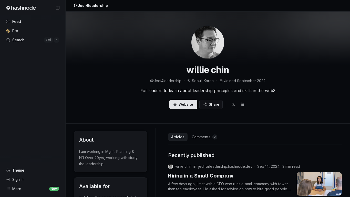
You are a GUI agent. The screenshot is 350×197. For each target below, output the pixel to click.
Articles (177, 137)
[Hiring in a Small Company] (319, 184)
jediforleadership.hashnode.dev (225, 166)
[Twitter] (233, 104)
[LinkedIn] (242, 104)
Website (186, 104)
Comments (204, 137)
